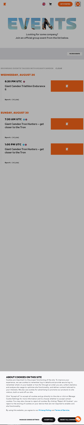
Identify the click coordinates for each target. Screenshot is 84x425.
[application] (78, 419)
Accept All (48, 419)
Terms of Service (62, 410)
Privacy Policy (45, 410)
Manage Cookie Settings (29, 419)
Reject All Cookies (67, 419)
